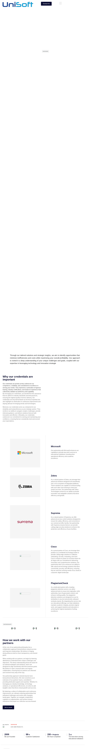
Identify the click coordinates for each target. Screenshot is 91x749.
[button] (60, 3)
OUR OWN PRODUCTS (17, 727)
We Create (6, 724)
